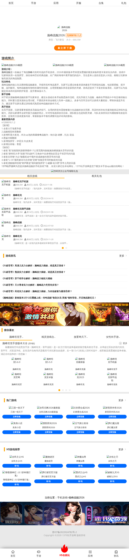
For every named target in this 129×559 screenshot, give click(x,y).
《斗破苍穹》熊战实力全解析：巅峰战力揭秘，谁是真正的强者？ (33, 271)
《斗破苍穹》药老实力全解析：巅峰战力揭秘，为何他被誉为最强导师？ (37, 291)
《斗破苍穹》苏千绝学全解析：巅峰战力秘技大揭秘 (27, 278)
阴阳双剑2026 (48, 427)
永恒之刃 (112, 461)
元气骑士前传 (80, 427)
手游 (33, 3)
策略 (30, 72)
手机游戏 (62, 497)
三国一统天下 (17, 411)
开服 (78, 3)
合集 (101, 3)
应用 (56, 3)
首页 (11, 3)
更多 (121, 255)
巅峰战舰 (6, 72)
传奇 (39, 134)
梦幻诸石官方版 (48, 476)
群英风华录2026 (112, 411)
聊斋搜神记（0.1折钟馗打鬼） (16, 479)
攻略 (8, 94)
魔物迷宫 (49, 461)
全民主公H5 (16, 461)
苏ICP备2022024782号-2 (64, 532)
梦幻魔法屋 (112, 427)
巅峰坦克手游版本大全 (15, 343)
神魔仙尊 (80, 461)
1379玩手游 (7, 166)
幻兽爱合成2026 (80, 411)
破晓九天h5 (112, 476)
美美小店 (17, 427)
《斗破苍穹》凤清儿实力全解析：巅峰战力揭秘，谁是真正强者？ (33, 265)
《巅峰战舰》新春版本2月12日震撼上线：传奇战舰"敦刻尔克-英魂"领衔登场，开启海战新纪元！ (49, 297)
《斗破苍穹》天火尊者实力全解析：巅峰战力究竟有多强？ (30, 284)
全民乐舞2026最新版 (48, 411)
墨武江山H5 (80, 476)
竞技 (8, 106)
